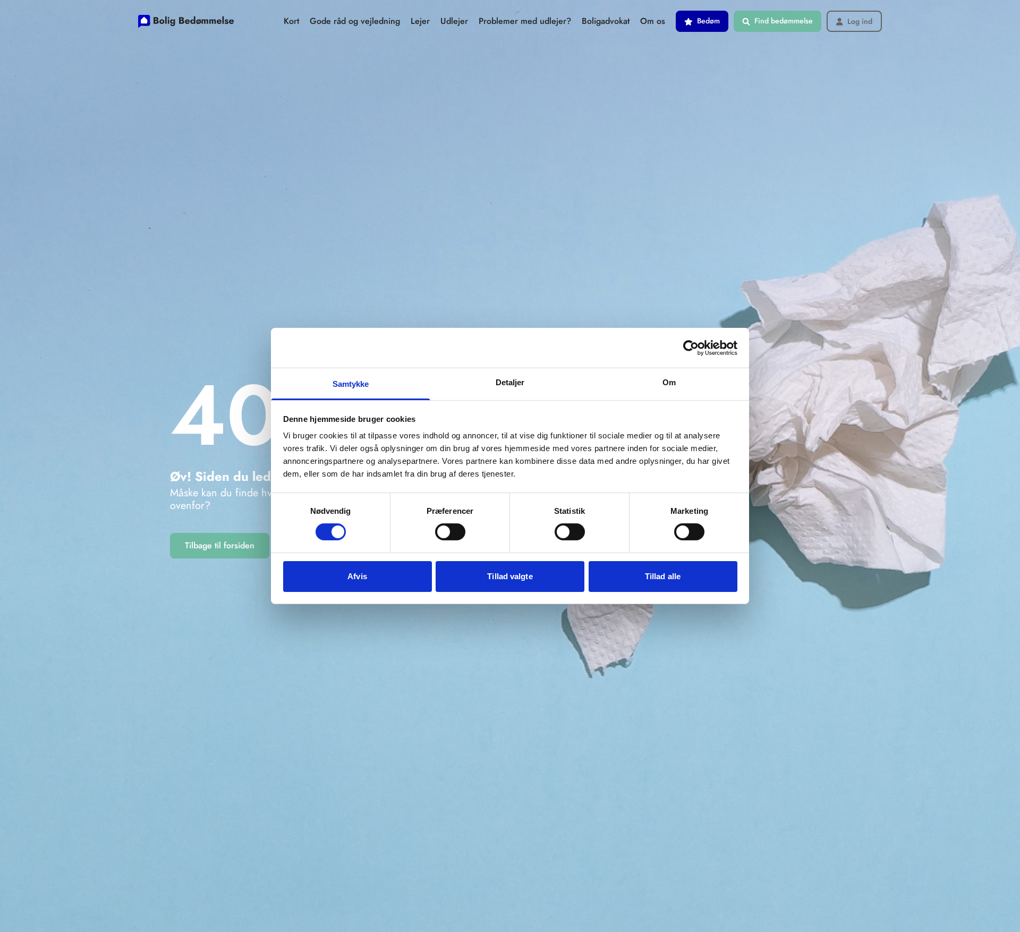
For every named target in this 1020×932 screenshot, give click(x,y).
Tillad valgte (509, 576)
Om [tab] (669, 382)
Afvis (357, 576)
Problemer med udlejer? (525, 21)
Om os (652, 21)
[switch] (450, 531)
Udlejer (454, 21)
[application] (1017, 929)
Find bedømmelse (783, 21)
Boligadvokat (606, 21)
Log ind (859, 21)
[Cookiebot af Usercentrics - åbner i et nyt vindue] (690, 347)
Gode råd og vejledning (355, 21)
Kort (291, 21)
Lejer (420, 21)
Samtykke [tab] (351, 383)
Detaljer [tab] (510, 382)
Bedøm (708, 21)
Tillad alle (663, 576)
